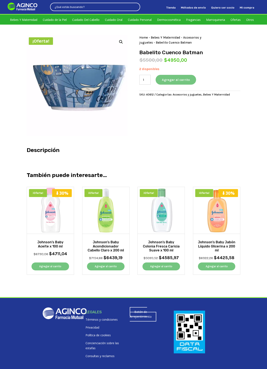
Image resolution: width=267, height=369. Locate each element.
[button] (121, 42)
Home (143, 37)
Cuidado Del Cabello (85, 20)
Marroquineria (215, 20)
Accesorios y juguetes (187, 94)
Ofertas (235, 20)
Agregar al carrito (176, 80)
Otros (250, 20)
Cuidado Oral (113, 20)
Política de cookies (98, 335)
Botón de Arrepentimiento (141, 314)
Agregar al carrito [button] (50, 266)
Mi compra (247, 7)
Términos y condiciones (102, 319)
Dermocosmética (169, 20)
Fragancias (193, 20)
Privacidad (92, 327)
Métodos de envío (193, 7)
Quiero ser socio (222, 7)
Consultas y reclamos (100, 356)
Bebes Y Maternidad (23, 20)
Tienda (171, 7)
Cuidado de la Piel (55, 20)
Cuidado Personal (140, 20)
